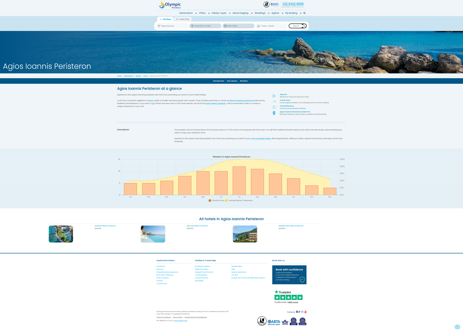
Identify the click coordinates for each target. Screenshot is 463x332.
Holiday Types (219, 13)
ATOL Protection (163, 278)
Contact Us (161, 266)
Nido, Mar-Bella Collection (197, 226)
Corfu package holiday (261, 138)
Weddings (260, 13)
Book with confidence (165, 275)
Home (119, 76)
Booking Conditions (202, 266)
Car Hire (234, 275)
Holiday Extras (236, 266)
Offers (202, 13)
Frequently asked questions (167, 272)
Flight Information (201, 269)
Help (233, 269)
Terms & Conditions (164, 317)
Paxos (150, 100)
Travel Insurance (201, 278)
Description (232, 81)
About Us (160, 269)
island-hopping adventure (241, 100)
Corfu (145, 76)
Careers (160, 281)
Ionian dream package (215, 103)
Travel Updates (201, 275)
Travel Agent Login (180, 321)
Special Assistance (238, 272)
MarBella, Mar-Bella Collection (291, 226)
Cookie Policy (162, 283)
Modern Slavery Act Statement (196, 317)
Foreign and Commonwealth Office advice (248, 278)
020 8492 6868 (293, 4)
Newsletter (199, 281)
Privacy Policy (178, 317)
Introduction (218, 81)
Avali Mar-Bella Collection (105, 226)
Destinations (186, 13)
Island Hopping (240, 13)
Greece (138, 76)
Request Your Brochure (204, 272)
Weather (244, 81)
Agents (275, 13)
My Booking (291, 13)
